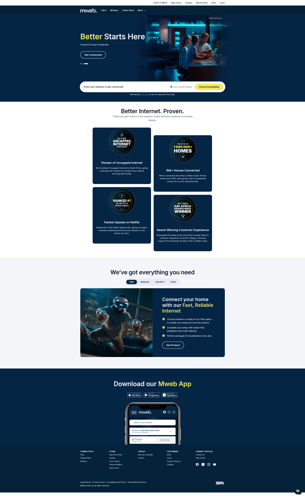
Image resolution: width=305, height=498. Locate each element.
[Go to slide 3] (86, 63)
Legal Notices (85, 482)
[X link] (203, 464)
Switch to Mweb (160, 3)
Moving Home (202, 3)
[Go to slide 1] (80, 63)
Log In (222, 3)
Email (213, 3)
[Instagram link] (208, 464)
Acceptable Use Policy (116, 482)
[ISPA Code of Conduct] (220, 484)
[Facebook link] (197, 464)
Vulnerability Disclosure (137, 482)
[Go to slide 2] (82, 63)
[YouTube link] (214, 464)
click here (144, 94)
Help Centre (176, 3)
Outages (188, 3)
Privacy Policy (99, 482)
